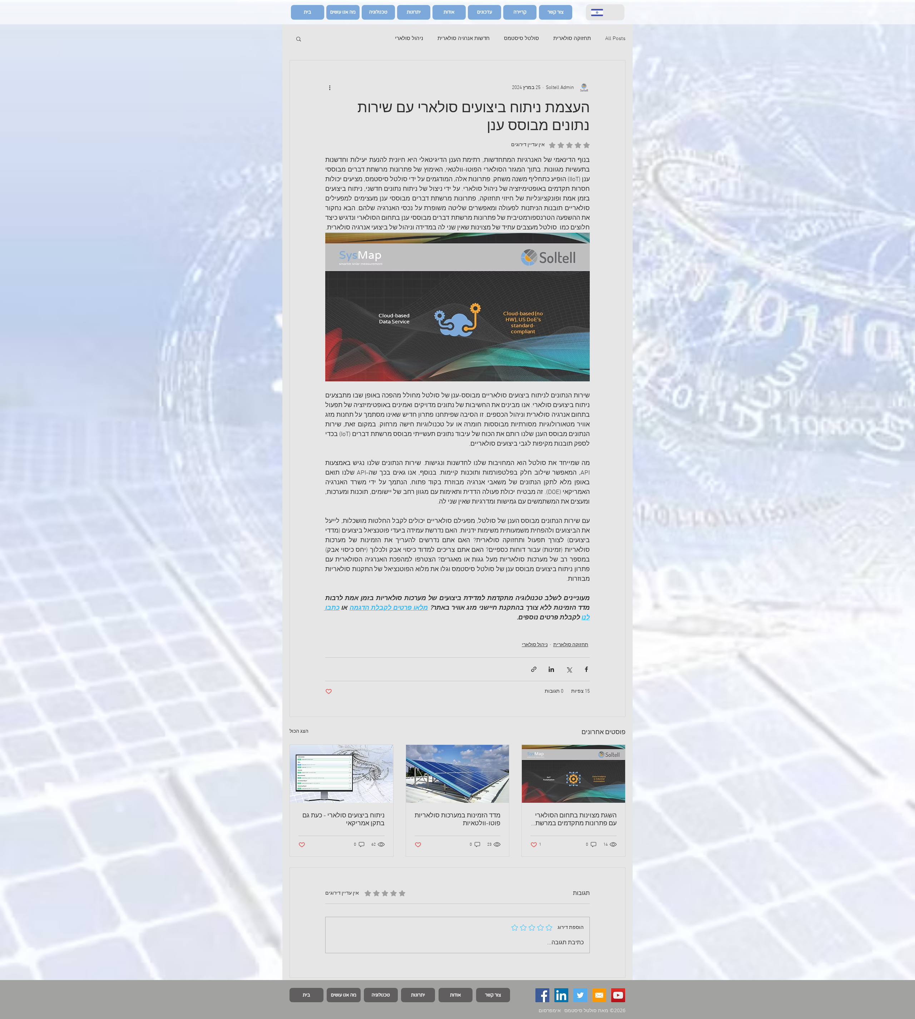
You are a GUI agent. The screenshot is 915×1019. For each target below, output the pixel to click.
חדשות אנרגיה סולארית (463, 38)
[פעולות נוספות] (329, 87)
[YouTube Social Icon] (618, 995)
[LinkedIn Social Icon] (561, 995)
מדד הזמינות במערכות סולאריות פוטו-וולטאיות (457, 819)
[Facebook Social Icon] (542, 995)
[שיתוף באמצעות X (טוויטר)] (568, 669)
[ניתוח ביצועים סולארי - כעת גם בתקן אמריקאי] (341, 774)
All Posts (615, 38)
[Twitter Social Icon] (580, 995)
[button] (298, 38)
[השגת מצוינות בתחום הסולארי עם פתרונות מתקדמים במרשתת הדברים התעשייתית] (573, 774)
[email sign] (599, 995)
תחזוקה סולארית (572, 38)
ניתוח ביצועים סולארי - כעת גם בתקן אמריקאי (343, 819)
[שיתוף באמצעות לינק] (533, 669)
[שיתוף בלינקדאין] (551, 669)
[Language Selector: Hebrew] (605, 12)
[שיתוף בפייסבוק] (586, 669)
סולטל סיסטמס (521, 38)
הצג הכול (299, 731)
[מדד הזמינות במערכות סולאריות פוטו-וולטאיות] (457, 774)
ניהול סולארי (409, 38)
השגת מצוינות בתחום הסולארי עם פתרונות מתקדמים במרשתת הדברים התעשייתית (574, 819)
